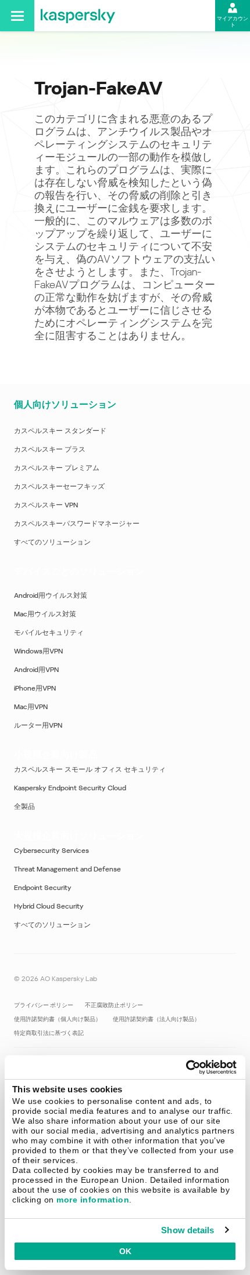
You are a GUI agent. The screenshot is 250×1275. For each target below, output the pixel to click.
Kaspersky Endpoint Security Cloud (70, 788)
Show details (187, 1230)
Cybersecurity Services (51, 851)
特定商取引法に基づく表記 (49, 1033)
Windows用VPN (38, 651)
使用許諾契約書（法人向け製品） (156, 1019)
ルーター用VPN (38, 725)
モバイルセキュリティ (49, 633)
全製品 (24, 806)
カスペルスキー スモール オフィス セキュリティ (90, 769)
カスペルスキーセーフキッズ (59, 486)
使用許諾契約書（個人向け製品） (57, 1019)
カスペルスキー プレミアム (56, 468)
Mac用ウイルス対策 (45, 614)
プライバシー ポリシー (43, 1005)
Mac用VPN (31, 707)
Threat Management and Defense (67, 869)
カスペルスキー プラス (49, 449)
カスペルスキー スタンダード (60, 431)
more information (92, 1199)
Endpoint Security (43, 888)
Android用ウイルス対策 (50, 595)
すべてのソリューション (52, 542)
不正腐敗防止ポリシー (114, 1005)
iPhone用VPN (35, 688)
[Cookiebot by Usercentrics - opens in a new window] (186, 1067)
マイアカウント (232, 22)
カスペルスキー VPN (46, 505)
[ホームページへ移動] (78, 16)
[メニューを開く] (17, 15)
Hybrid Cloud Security (49, 906)
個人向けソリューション (65, 404)
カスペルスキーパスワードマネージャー (77, 524)
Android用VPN (36, 670)
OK (125, 1251)
